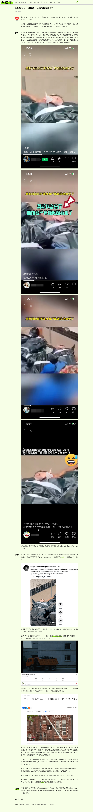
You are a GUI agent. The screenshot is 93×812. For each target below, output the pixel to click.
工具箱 (50, 2)
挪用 (51, 779)
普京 (32, 804)
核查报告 (37, 2)
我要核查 (44, 2)
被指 (42, 782)
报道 (45, 688)
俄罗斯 (21, 804)
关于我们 (57, 2)
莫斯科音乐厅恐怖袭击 (48, 804)
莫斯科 (37, 804)
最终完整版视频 (57, 636)
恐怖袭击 (28, 804)
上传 (62, 557)
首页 (31, 2)
